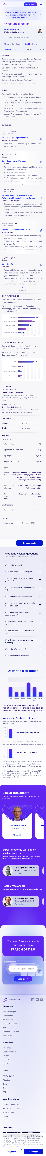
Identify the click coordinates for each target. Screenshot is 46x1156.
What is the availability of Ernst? (17, 656)
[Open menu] (41, 4)
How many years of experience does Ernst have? (19, 579)
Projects (6, 1056)
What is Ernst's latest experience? (18, 597)
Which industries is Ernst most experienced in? (17, 613)
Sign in (5, 1064)
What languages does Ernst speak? (19, 572)
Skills (17, 50)
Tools (5, 1084)
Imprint (6, 1120)
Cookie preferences (11, 1104)
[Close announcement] (41, 15)
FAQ (4, 1092)
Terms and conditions (11, 1108)
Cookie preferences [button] (11, 1146)
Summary (7, 50)
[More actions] (5, 543)
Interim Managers (10, 1023)
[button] (32, 44)
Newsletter (7, 1035)
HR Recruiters (8, 1019)
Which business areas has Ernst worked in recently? (21, 641)
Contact (6, 1116)
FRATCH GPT (8, 1076)
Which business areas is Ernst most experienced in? (19, 622)
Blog (5, 1088)
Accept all (33, 1152)
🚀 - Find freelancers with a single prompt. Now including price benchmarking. (20, 14)
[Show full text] (22, 184)
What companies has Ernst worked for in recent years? (20, 604)
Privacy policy (8, 1112)
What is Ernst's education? (15, 649)
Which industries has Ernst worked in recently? (19, 632)
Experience (28, 50)
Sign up (6, 1060)
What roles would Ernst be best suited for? (20, 588)
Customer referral (10, 1052)
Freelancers (7, 1048)
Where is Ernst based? (14, 565)
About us (6, 1080)
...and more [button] (22, 291)
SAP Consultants (10, 1027)
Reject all (12, 1152)
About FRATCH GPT (11, 1031)
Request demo (30, 4)
